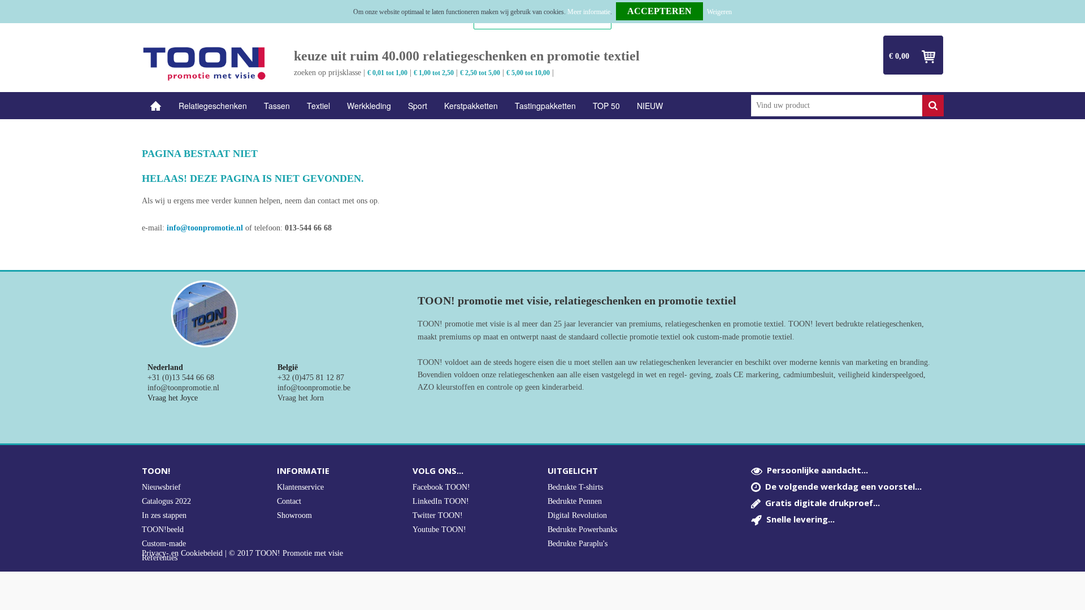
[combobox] (836, 105)
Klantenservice (300, 487)
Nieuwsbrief (161, 487)
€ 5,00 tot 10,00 (528, 73)
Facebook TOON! (441, 487)
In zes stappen (164, 515)
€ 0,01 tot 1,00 (387, 73)
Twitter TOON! (438, 515)
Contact (289, 501)
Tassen (277, 105)
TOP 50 (606, 105)
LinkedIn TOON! (441, 501)
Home (156, 106)
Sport (417, 105)
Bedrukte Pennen (575, 501)
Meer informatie (588, 12)
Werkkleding (369, 105)
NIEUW (650, 105)
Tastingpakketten (545, 105)
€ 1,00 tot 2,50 (434, 73)
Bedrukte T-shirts (575, 487)
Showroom (294, 515)
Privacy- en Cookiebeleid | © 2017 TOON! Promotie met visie (242, 553)
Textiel (318, 105)
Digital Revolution (577, 515)
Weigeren (719, 12)
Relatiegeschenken (213, 105)
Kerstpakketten (471, 105)
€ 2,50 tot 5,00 (480, 73)
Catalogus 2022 (166, 501)
